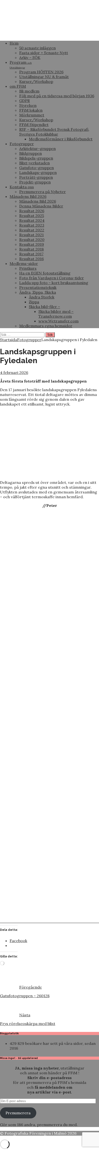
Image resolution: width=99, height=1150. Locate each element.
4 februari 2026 (14, 372)
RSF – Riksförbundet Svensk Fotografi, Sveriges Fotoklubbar (54, 132)
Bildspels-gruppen (36, 158)
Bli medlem (29, 91)
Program (21, 64)
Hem (14, 43)
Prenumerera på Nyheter (42, 191)
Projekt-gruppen (35, 182)
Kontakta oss (22, 186)
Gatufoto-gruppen (36, 167)
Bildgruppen (30, 153)
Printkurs (28, 268)
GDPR (24, 100)
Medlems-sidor (24, 263)
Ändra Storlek (41, 297)
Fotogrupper (22, 143)
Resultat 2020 (31, 239)
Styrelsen (28, 105)
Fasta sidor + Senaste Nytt (43, 52)
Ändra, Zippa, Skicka (37, 292)
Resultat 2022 (31, 230)
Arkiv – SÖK (29, 57)
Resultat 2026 (31, 210)
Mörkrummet (31, 115)
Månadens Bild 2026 (28, 196)
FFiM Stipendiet (34, 124)
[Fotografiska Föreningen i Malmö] (49, 34)
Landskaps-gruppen (38, 172)
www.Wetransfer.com (58, 321)
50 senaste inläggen (37, 48)
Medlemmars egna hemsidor (45, 325)
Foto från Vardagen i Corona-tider (51, 277)
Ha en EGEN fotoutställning (44, 273)
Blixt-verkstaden (34, 162)
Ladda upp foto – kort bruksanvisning (53, 282)
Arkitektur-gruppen (37, 148)
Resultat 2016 (31, 258)
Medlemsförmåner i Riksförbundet (61, 139)
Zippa (34, 301)
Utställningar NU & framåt (44, 76)
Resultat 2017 (31, 254)
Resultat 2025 (31, 215)
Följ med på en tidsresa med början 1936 (56, 95)
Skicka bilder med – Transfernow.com (56, 314)
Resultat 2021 (31, 234)
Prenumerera (18, 1112)
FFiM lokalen (31, 110)
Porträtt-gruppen (36, 177)
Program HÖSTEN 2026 (41, 71)
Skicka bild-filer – (44, 306)
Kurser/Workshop (36, 81)
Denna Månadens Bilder (41, 206)
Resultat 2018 (31, 249)
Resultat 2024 (31, 220)
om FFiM (18, 86)
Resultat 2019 (31, 244)
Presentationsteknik (37, 287)
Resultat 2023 (31, 225)
